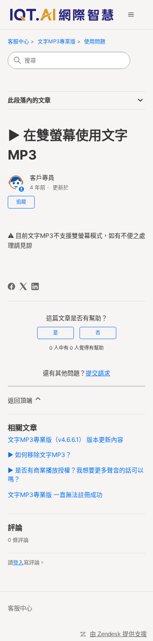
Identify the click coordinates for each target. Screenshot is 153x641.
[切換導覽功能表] (130, 14)
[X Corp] (23, 286)
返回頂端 (21, 400)
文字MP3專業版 (56, 41)
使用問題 (94, 41)
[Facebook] (11, 286)
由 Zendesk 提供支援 (118, 633)
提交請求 (98, 373)
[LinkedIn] (35, 286)
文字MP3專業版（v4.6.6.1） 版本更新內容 (65, 440)
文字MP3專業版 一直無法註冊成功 (55, 495)
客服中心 (18, 41)
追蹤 (21, 202)
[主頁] (62, 14)
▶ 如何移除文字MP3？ (39, 455)
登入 (18, 562)
